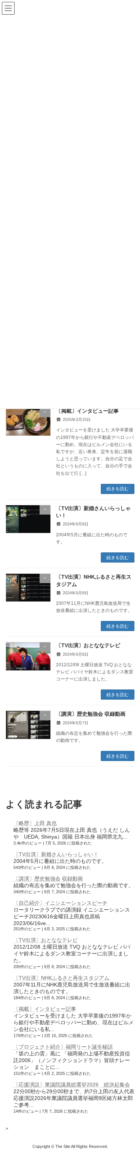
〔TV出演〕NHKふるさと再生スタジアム (61, 978)
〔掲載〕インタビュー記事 (87, 411)
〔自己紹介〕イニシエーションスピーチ (60, 903)
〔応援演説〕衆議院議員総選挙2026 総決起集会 (71, 1085)
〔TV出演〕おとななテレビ (88, 645)
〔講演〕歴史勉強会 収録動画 (90, 714)
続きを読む (117, 488)
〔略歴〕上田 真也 (35, 823)
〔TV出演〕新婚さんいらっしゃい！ (56, 854)
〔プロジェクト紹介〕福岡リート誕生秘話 (63, 1047)
